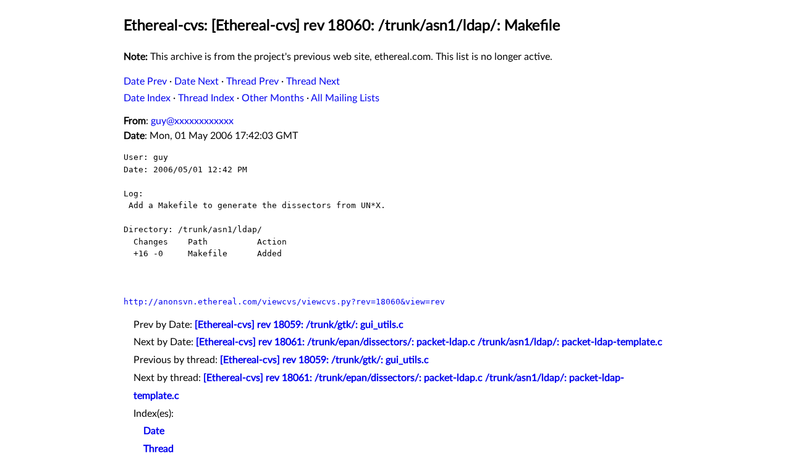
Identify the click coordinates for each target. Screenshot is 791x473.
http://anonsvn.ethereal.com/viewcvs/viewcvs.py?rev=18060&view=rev (284, 301)
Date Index (147, 98)
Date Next (196, 81)
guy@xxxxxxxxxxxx (192, 121)
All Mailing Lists (345, 98)
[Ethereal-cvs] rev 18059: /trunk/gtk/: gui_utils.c (299, 325)
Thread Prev (252, 81)
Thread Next (313, 81)
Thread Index (206, 98)
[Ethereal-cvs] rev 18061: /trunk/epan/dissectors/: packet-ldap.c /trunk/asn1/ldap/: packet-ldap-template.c (429, 342)
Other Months (273, 98)
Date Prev (145, 81)
